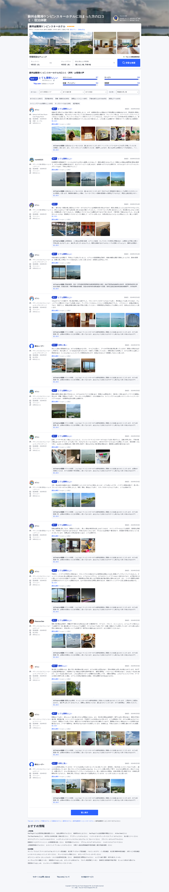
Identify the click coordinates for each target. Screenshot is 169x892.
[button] (156, 3)
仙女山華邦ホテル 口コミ (64, 833)
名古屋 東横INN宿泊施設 (117, 851)
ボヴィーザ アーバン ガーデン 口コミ (89, 854)
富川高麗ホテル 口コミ (72, 842)
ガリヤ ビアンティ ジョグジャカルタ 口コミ (41, 839)
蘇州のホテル (67, 821)
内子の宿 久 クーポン (114, 857)
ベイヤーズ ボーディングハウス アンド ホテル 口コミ (106, 836)
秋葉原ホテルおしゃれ (56, 860)
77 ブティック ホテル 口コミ (79, 836)
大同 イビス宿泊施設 (133, 851)
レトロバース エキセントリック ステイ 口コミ (42, 854)
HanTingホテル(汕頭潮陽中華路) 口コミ (101, 833)
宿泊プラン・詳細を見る (77, 29)
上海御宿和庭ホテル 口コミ (36, 845)
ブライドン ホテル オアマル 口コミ (112, 839)
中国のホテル (45, 821)
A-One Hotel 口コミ (121, 833)
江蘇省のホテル (56, 821)
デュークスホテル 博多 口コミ (67, 854)
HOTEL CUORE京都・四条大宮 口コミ (57, 836)
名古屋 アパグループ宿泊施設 (77, 851)
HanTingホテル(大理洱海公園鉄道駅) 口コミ (41, 833)
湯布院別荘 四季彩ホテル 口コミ (83, 857)
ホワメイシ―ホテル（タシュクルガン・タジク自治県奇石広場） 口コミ (50, 857)
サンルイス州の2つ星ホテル (126, 860)
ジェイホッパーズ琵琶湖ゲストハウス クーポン (57, 863)
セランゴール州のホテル (71, 860)
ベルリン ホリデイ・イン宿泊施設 (98, 851)
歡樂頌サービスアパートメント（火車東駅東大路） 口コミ (46, 842)
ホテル (37, 821)
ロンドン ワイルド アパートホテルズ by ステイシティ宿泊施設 (47, 851)
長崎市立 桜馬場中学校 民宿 (107, 860)
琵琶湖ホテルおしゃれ (34, 863)
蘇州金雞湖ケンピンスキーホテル (83, 821)
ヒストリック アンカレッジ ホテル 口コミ (59, 845)
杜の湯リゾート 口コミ (131, 836)
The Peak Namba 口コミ (35, 836)
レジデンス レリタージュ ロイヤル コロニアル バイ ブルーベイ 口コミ (78, 839)
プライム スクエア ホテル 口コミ (91, 842)
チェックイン (35, 61)
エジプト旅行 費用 (100, 857)
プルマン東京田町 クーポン (89, 860)
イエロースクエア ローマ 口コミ (113, 842)
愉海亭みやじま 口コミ (80, 833)
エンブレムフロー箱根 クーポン (37, 860)
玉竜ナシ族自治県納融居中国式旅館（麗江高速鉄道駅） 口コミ (93, 845)
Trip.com (30, 821)
